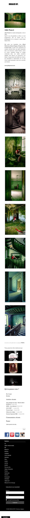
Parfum (6, 471)
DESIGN (7, 457)
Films (6, 459)
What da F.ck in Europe (10, 482)
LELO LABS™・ (9, 408)
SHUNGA (7, 478)
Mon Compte (9, 394)
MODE (6, 465)
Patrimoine (7, 473)
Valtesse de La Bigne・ (11, 412)
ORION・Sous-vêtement (11, 406)
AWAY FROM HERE (9, 445)
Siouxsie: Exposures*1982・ (12, 414)
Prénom (7, 490)
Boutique (8, 396)
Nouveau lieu (7, 467)
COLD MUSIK (8, 455)
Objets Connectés (9, 469)
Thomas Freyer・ (10, 410)
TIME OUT (7, 480)
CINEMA (7, 453)
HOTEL (6, 463)
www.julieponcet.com (10, 65)
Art (5, 443)
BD (5, 447)
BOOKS (6, 451)
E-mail (7, 495)
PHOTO (22, 342)
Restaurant (7, 477)
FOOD (6, 461)
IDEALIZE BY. (13, 509)
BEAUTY (7, 449)
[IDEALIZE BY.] (15, 6)
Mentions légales (20, 509)
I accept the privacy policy (13, 500)
